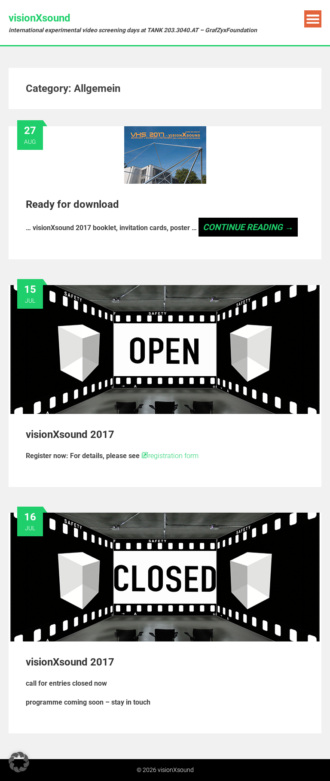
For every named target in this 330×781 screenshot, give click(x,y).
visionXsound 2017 (70, 434)
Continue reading (248, 227)
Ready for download (72, 204)
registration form (173, 456)
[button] (19, 762)
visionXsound (39, 18)
